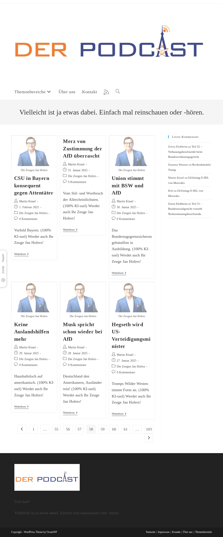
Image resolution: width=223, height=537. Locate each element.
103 (149, 429)
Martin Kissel (27, 201)
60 (114, 429)
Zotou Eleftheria (178, 203)
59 (103, 429)
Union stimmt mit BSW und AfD (128, 185)
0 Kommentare (28, 219)
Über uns (188, 532)
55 (56, 429)
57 (79, 429)
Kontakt (176, 532)
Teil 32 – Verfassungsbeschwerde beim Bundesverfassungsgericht (185, 151)
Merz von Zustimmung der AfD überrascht (82, 148)
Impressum (163, 532)
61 (126, 429)
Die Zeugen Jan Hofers (33, 213)
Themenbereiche (203, 532)
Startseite (150, 532)
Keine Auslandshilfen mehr (31, 332)
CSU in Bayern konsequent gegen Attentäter (34, 185)
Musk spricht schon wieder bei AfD (82, 332)
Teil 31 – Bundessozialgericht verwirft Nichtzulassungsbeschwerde (185, 209)
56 (68, 429)
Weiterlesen (21, 254)
